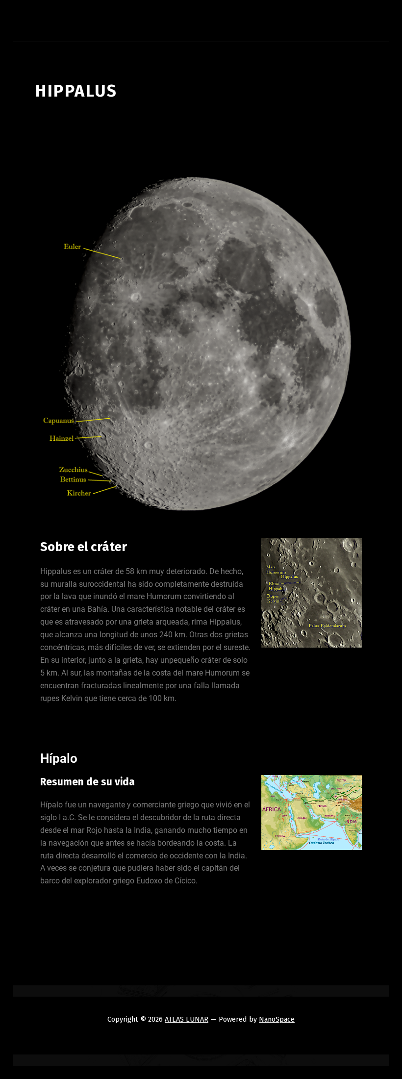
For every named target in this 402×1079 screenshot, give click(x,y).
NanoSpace (277, 1019)
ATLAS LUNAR (186, 1019)
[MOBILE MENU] (368, 24)
